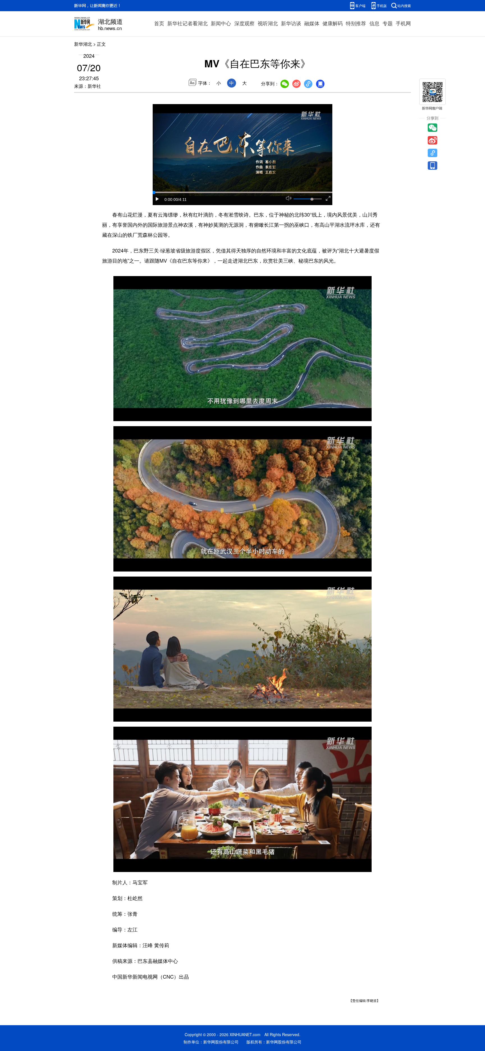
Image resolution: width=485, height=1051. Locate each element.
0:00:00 (171, 199)
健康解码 (332, 23)
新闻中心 (221, 23)
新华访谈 (291, 23)
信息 (374, 23)
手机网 (403, 23)
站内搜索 (404, 5)
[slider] (311, 199)
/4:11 (182, 199)
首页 (159, 23)
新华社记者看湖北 (187, 23)
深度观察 (244, 23)
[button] (157, 199)
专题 (388, 23)
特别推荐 (356, 23)
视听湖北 (268, 23)
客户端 (360, 5)
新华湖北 (83, 44)
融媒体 (311, 23)
